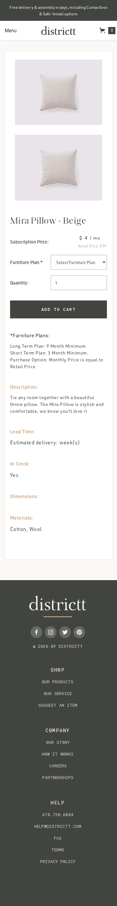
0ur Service (58, 693)
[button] (10, 30)
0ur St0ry (58, 742)
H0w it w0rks (57, 754)
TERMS (57, 850)
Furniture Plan (24, 262)
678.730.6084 (57, 814)
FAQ (57, 838)
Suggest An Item (57, 705)
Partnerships (57, 777)
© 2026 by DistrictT (58, 646)
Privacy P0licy (57, 861)
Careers (58, 766)
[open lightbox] (58, 92)
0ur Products (57, 682)
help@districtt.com (57, 826)
